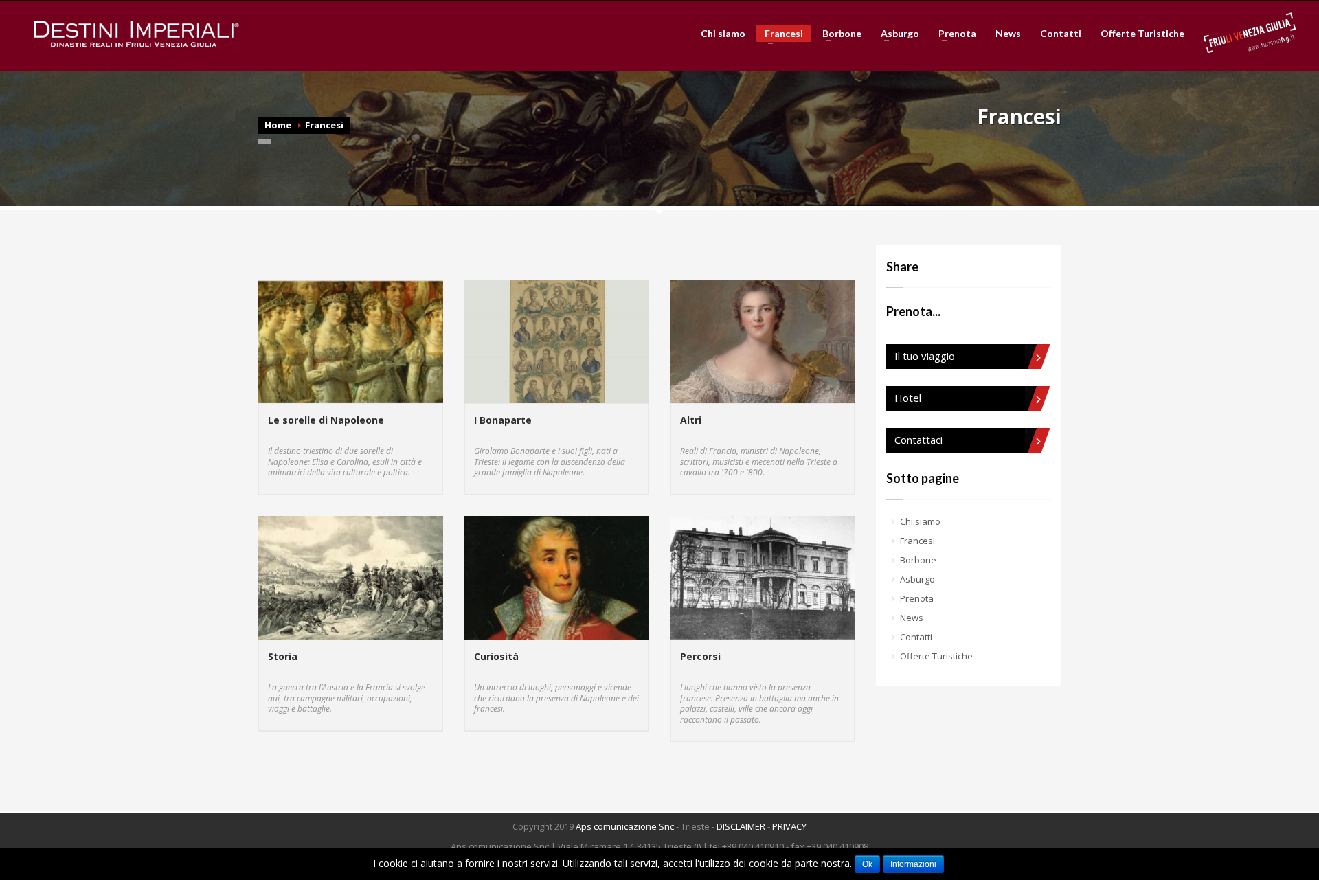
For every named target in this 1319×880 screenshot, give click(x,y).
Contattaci (918, 440)
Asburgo (895, 33)
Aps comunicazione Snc (625, 826)
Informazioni (913, 864)
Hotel (907, 398)
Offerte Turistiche (1142, 33)
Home (277, 125)
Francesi (779, 34)
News (1008, 33)
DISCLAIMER (741, 826)
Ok (867, 864)
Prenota (953, 33)
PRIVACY (789, 826)
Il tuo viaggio (924, 356)
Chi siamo (723, 33)
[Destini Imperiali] (136, 33)
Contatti (1060, 33)
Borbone (837, 33)
